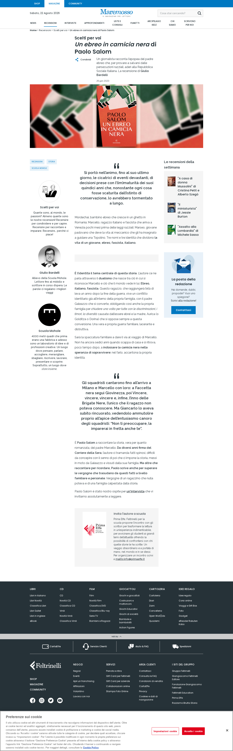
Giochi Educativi (128, 609)
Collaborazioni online (118, 686)
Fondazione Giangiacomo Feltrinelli (187, 686)
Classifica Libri (38, 605)
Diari (151, 600)
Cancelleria (155, 610)
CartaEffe (144, 686)
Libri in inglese (37, 615)
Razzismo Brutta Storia (184, 702)
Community (38, 689)
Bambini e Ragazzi (99, 621)
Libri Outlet (35, 610)
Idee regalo (185, 595)
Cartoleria (154, 595)
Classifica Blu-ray (99, 610)
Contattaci (183, 310)
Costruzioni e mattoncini (126, 602)
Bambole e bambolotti (125, 621)
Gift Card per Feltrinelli (118, 676)
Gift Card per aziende (118, 681)
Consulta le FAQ (148, 676)
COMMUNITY (75, 3)
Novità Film (95, 600)
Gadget (183, 615)
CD (61, 595)
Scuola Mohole (49, 331)
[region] (116, 731)
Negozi (77, 670)
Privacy (143, 691)
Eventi (76, 676)
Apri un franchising (83, 681)
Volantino (78, 691)
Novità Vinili (66, 615)
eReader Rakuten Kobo (188, 622)
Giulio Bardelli (50, 273)
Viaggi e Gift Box (188, 605)
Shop (33, 679)
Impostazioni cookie (165, 731)
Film (91, 595)
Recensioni (37, 161)
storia (51, 161)
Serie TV (93, 615)
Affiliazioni (78, 686)
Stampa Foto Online (117, 691)
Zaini (152, 605)
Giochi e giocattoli (129, 595)
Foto (181, 610)
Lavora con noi (81, 696)
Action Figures (127, 627)
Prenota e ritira (114, 670)
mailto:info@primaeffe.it (130, 559)
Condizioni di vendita (151, 681)
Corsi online (185, 600)
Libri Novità (36, 600)
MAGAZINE (54, 3)
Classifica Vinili (68, 621)
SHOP (37, 3)
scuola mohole (39, 168)
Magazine (36, 684)
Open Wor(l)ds (157, 615)
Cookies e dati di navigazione (148, 698)
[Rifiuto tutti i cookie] (227, 730)
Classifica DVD (97, 605)
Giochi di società (128, 614)
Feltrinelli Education (182, 692)
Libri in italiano (38, 595)
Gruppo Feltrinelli (181, 670)
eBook (33, 621)
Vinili (62, 610)
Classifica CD (67, 605)
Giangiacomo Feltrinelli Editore (185, 677)
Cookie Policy (91, 747)
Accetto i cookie (193, 731)
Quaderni (154, 621)
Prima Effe (177, 697)
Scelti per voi (49, 207)
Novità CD (65, 600)
